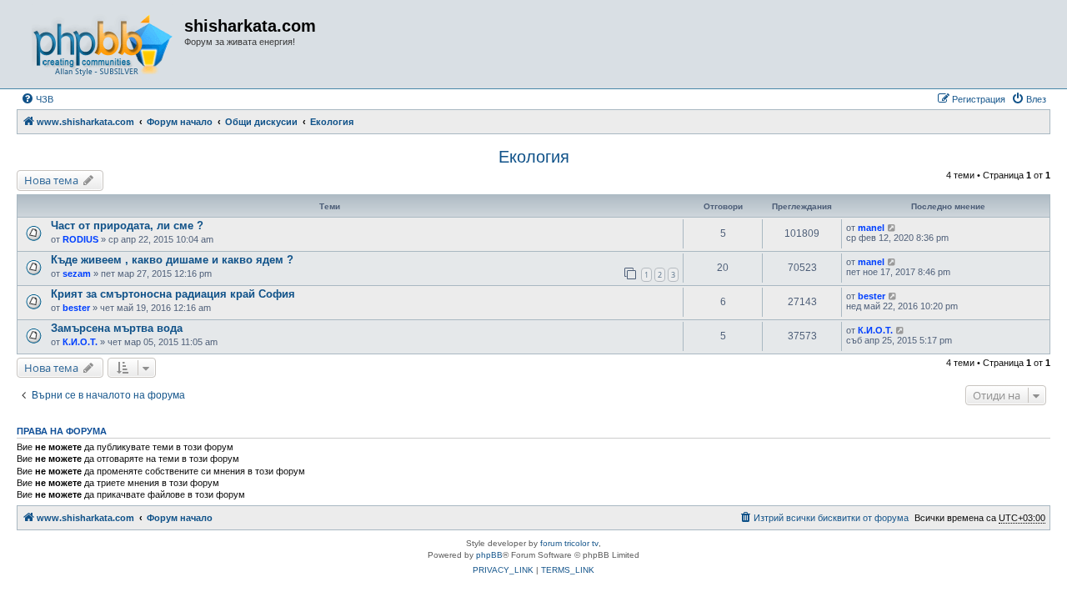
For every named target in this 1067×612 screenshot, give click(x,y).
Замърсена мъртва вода (117, 328)
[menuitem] (37, 99)
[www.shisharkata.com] (102, 44)
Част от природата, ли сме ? (127, 225)
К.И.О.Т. (80, 342)
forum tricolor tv (569, 543)
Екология (533, 157)
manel (871, 228)
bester (76, 308)
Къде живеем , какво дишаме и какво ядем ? (172, 259)
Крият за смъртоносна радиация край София (173, 294)
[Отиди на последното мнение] (892, 228)
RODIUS (80, 239)
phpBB (489, 554)
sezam (77, 273)
